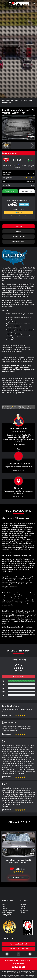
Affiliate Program (7, 913)
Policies (22, 909)
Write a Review (19, 676)
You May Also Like (18, 236)
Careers (22, 913)
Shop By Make (6, 915)
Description (18, 226)
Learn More (24, 204)
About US (23, 905)
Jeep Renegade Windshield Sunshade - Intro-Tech (18, 861)
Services (4, 909)
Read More (17, 470)
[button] (33, 127)
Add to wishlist (27, 191)
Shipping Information (8, 911)
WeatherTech (30, 181)
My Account (24, 911)
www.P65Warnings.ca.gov (24, 408)
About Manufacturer (18, 242)
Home (3, 905)
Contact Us (23, 907)
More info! (31, 173)
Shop (3, 907)
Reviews (18, 231)
